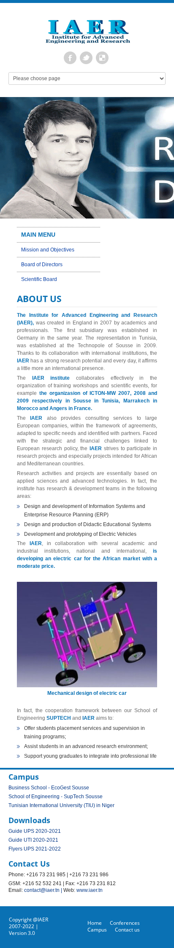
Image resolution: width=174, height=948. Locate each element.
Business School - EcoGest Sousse (48, 788)
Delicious (102, 57)
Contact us (127, 929)
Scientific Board (39, 279)
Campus (97, 929)
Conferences (125, 922)
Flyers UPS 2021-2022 (34, 849)
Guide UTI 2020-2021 (33, 840)
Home (94, 922)
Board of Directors (42, 264)
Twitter (86, 57)
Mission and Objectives (47, 250)
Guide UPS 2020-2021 (34, 831)
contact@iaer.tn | (43, 890)
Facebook (70, 57)
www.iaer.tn (89, 890)
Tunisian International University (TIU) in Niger (61, 805)
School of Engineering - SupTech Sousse (55, 796)
